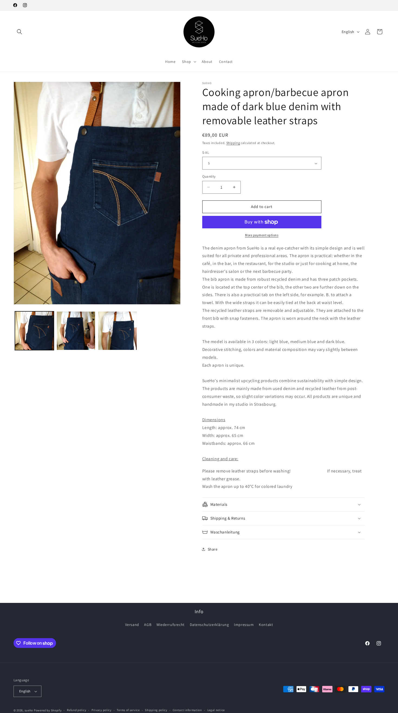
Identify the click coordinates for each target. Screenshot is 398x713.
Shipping (233, 143)
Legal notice (216, 710)
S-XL (205, 152)
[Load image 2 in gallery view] (76, 330)
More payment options (261, 235)
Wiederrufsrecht (170, 624)
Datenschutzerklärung (209, 624)
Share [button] (213, 549)
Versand (132, 624)
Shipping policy (156, 710)
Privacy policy (102, 710)
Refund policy (76, 710)
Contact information (187, 710)
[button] (19, 32)
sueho (29, 710)
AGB (147, 624)
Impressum (244, 624)
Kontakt (266, 624)
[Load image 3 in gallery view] (117, 330)
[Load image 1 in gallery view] (34, 330)
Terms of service (128, 710)
